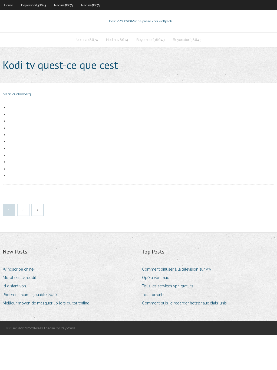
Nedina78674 (63, 5)
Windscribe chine (18, 269)
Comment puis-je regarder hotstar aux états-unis (184, 303)
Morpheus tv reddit (19, 277)
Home (8, 5)
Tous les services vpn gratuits (167, 286)
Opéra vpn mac (155, 277)
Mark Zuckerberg (17, 94)
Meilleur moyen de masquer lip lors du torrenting (46, 303)
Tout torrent (152, 295)
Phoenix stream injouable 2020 (30, 295)
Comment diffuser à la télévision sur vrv (176, 269)
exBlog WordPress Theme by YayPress (44, 328)
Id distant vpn (14, 286)
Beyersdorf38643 (33, 5)
